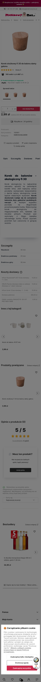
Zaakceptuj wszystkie (22, 668)
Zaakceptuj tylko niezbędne (21, 657)
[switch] (36, 668)
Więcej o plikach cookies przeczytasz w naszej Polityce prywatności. (17, 650)
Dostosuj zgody (22, 663)
